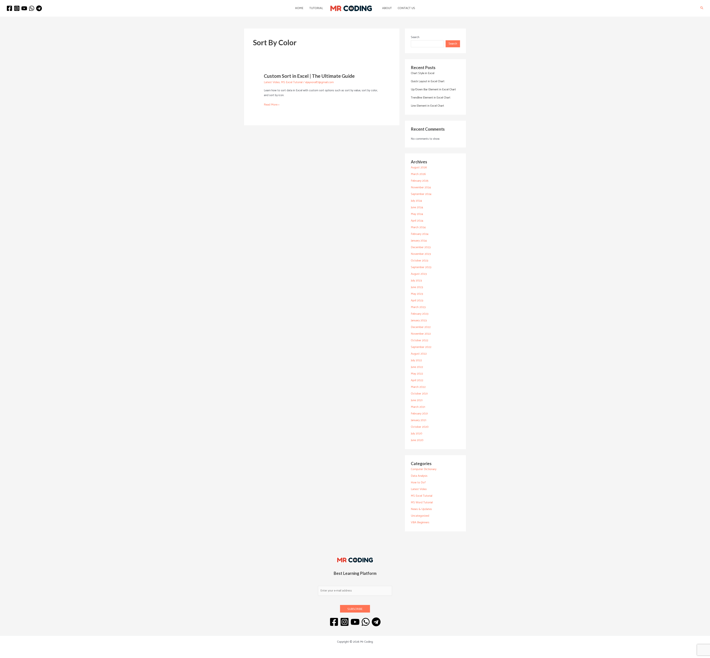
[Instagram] (17, 8)
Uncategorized (420, 515)
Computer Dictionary (423, 469)
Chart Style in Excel (422, 73)
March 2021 (418, 406)
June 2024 (417, 207)
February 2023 (419, 313)
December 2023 (421, 247)
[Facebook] (9, 8)
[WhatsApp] (32, 8)
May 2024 (417, 214)
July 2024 (416, 200)
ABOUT (387, 8)
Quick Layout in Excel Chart (427, 81)
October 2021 (419, 393)
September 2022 (421, 347)
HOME (299, 8)
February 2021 (419, 413)
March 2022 (418, 387)
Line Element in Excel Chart (427, 105)
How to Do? (418, 482)
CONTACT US (406, 8)
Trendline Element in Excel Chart (430, 97)
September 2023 (421, 267)
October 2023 (419, 260)
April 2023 (417, 300)
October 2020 (420, 426)
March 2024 (418, 227)
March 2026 (418, 174)
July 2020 (416, 433)
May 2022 (417, 373)
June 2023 (417, 287)
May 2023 (417, 293)
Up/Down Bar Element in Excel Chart (433, 89)
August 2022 (419, 353)
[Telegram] (39, 8)
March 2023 (418, 307)
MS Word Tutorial (422, 502)
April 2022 (417, 380)
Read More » (271, 104)
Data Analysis (419, 475)
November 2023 (421, 253)
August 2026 (419, 167)
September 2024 (421, 194)
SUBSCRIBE (355, 609)
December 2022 (421, 327)
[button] (702, 8)
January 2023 (419, 320)
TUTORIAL (316, 8)
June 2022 (417, 367)
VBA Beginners (420, 522)
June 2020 (417, 440)
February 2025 (419, 180)
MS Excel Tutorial (291, 82)
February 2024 (419, 234)
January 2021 (418, 420)
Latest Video (272, 82)
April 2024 (417, 220)
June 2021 (416, 400)
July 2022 (416, 360)
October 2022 (419, 340)
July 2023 (416, 280)
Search (415, 37)
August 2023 (419, 273)
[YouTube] (24, 8)
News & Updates (421, 509)
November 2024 (421, 187)
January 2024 (419, 240)
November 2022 (421, 333)
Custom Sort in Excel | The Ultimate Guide (309, 76)
